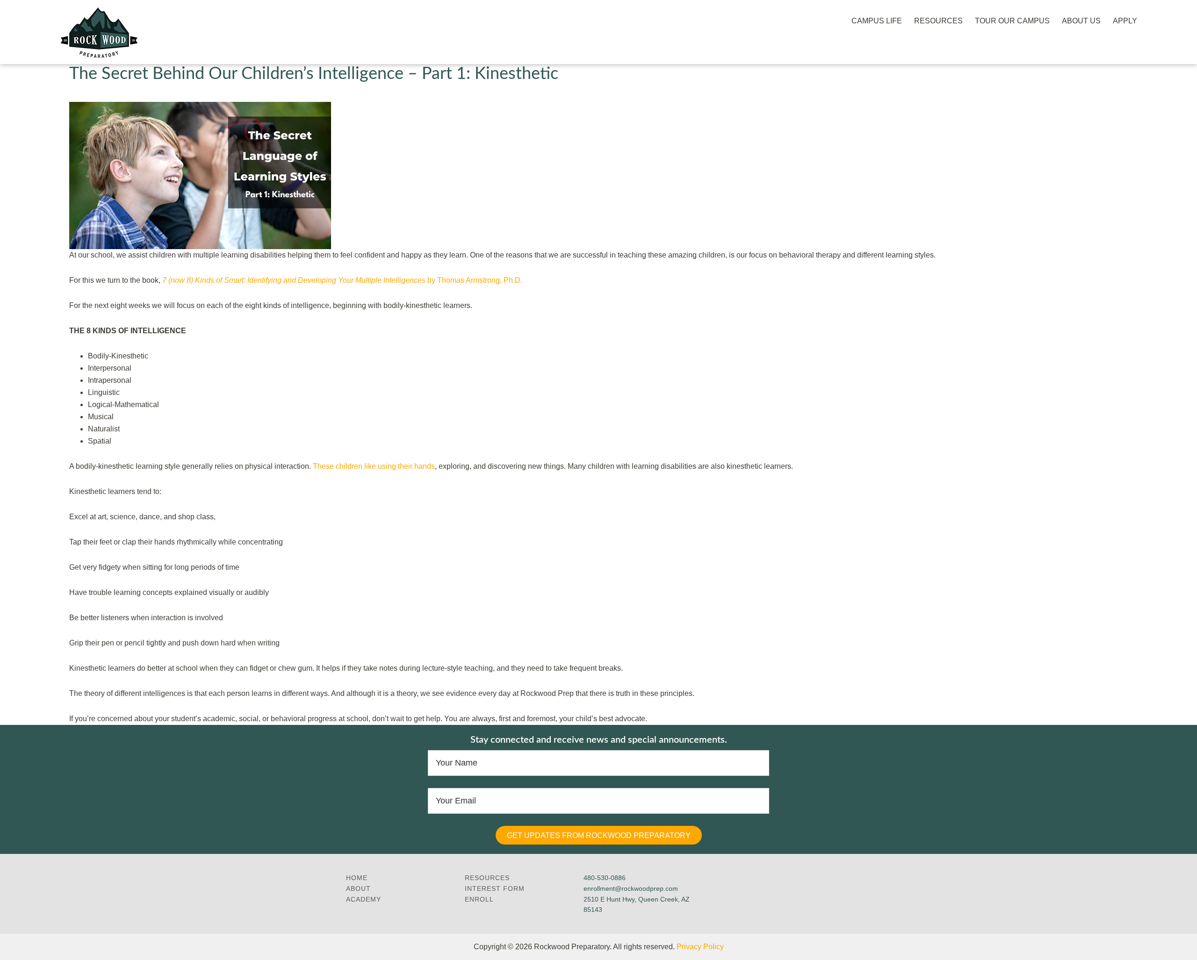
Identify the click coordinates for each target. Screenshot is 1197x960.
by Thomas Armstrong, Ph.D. (342, 280)
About (358, 888)
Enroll (479, 899)
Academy (363, 899)
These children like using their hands (374, 466)
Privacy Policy (700, 947)
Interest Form (495, 888)
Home (357, 877)
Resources (487, 877)
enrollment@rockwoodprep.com (631, 888)
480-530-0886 (605, 877)
